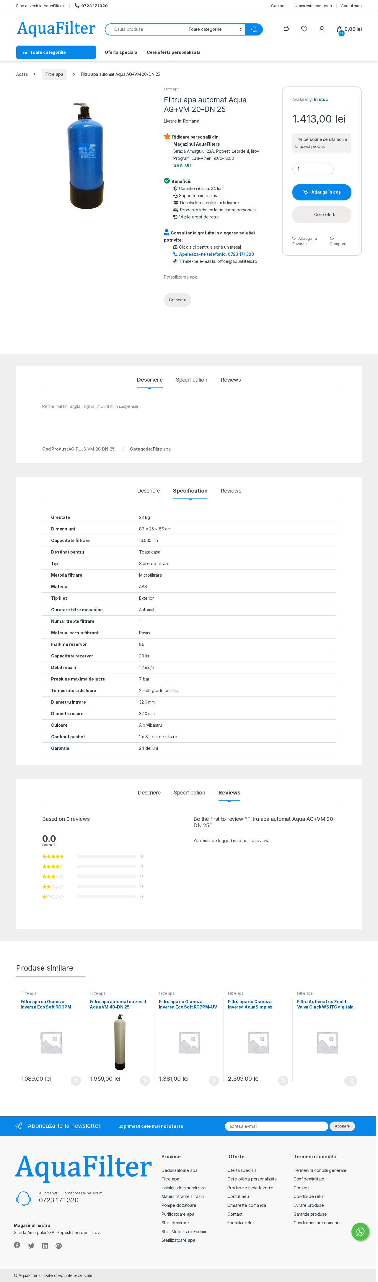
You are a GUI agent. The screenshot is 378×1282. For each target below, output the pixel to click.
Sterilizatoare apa (178, 1240)
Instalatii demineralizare (184, 1187)
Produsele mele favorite (250, 1187)
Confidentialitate (309, 1178)
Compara (177, 299)
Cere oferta (325, 214)
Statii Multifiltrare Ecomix (184, 1231)
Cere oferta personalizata (174, 52)
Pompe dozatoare (179, 1205)
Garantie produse (310, 1214)
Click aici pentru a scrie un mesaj (210, 247)
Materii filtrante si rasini (183, 1196)
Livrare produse (309, 1205)
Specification (191, 380)
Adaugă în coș (326, 191)
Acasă (22, 74)
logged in (227, 840)
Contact (278, 5)
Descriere (150, 380)
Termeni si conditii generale (320, 1170)
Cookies (301, 1187)
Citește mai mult (350, 1081)
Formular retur (240, 1222)
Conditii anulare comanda (318, 1222)
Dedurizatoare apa (180, 1170)
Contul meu (351, 5)
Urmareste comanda (313, 5)
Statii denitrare (175, 1222)
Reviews (231, 380)
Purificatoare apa (178, 1214)
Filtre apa (54, 74)
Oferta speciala (121, 52)
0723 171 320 (94, 5)
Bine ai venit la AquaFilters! (40, 5)
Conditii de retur (309, 1196)
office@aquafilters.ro (237, 261)
